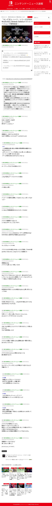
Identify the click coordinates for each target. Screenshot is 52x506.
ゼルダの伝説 (28, 8)
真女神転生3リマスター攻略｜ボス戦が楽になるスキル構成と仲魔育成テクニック (41, 47)
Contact (43, 8)
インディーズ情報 (22, 8)
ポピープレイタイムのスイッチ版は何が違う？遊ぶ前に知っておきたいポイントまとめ (41, 67)
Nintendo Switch (10, 8)
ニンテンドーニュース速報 (25, 504)
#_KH (27, 60)
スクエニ (4, 451)
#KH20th (5, 62)
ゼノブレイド (33, 8)
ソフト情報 (16, 8)
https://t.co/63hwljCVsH (20, 60)
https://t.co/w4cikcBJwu (25, 57)
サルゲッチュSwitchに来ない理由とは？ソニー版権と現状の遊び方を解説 (41, 60)
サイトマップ (39, 8)
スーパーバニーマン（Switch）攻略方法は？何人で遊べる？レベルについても (41, 54)
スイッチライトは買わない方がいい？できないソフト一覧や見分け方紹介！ (41, 73)
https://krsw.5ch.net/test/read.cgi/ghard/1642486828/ (18, 78)
